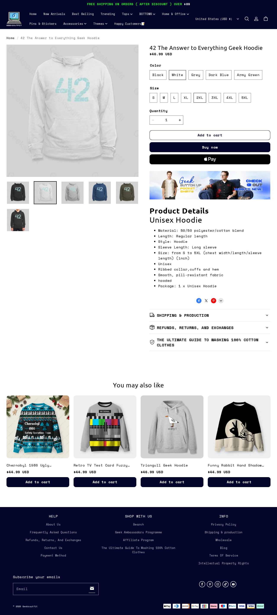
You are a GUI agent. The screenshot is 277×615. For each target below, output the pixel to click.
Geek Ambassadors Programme (138, 532)
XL (186, 97)
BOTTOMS (145, 14)
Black (158, 74)
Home (33, 14)
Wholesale (224, 540)
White (177, 74)
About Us (53, 524)
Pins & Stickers (42, 23)
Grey (195, 74)
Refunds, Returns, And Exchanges (53, 540)
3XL (214, 97)
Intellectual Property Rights (223, 563)
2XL (199, 97)
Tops (125, 14)
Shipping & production (224, 532)
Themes (98, 23)
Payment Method (53, 555)
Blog (223, 548)
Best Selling (83, 14)
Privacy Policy (223, 524)
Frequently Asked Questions (53, 532)
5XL (245, 97)
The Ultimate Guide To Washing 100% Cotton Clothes (138, 550)
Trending (108, 14)
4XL (229, 97)
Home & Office (173, 14)
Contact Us (53, 548)
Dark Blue (219, 74)
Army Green (248, 74)
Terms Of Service (223, 555)
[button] (246, 19)
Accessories (73, 23)
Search (138, 524)
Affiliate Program (138, 540)
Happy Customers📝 (129, 23)
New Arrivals (54, 14)
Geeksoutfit (30, 606)
